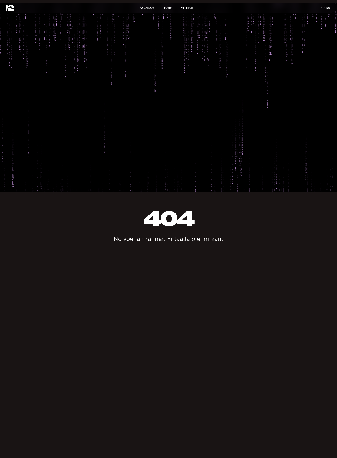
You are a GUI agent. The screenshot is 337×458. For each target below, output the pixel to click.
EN (328, 8)
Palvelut (147, 7)
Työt (168, 7)
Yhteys (187, 7)
